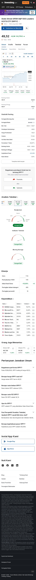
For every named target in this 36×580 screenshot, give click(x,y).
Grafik (10, 44)
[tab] (9, 203)
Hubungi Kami (23, 482)
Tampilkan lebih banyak (18, 161)
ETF (3, 7)
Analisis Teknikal (8, 197)
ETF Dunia (19, 7)
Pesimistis (19, 179)
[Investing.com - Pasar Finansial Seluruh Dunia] (11, 2)
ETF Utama (10, 7)
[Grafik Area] (6, 54)
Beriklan (21, 479)
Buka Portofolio (6, 482)
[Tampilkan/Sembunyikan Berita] (12, 54)
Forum (25, 44)
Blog (2, 475)
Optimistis (19, 188)
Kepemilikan (12, 49)
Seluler (3, 479)
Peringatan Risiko (6, 568)
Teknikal (18, 44)
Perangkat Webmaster (8, 486)
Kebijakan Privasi (6, 562)
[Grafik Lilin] (3, 54)
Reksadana (29, 7)
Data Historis (21, 49)
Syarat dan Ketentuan (7, 556)
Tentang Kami (23, 475)
